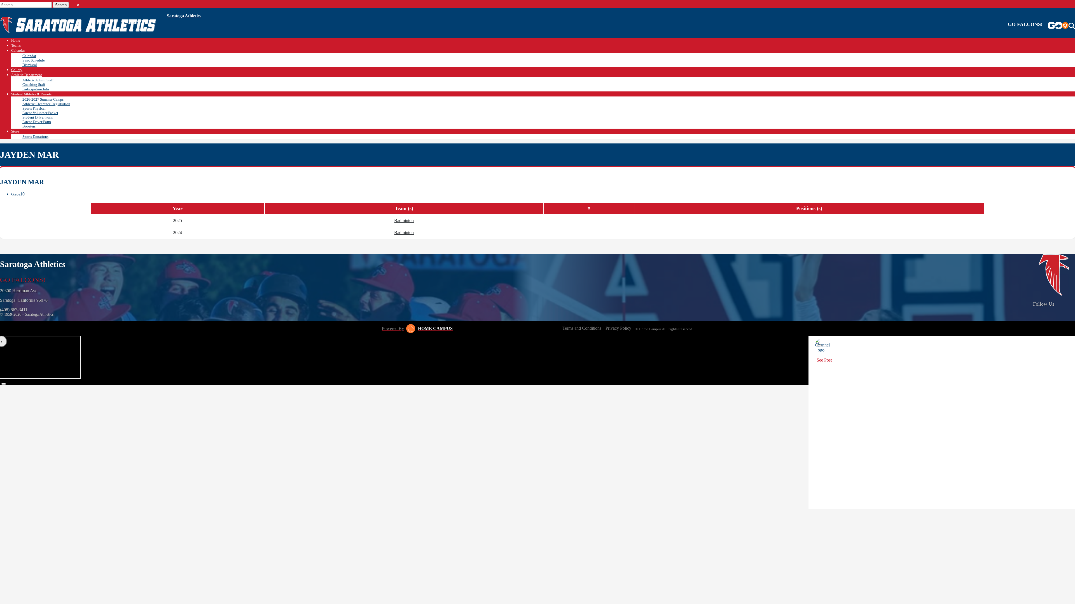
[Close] (819, 345)
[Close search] (78, 3)
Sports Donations (35, 137)
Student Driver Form (37, 117)
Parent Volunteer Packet (40, 113)
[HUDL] (1065, 26)
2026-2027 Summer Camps (43, 99)
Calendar (18, 50)
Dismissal (29, 65)
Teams (16, 45)
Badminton (404, 220)
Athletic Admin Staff (37, 80)
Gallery (16, 70)
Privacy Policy (618, 328)
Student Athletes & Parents (31, 94)
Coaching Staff (33, 84)
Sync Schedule (33, 60)
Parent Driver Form (36, 122)
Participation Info (35, 89)
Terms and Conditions (581, 328)
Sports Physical (34, 108)
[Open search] (1072, 26)
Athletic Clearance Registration (46, 104)
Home (15, 40)
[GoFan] (1055, 26)
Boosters (29, 126)
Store (15, 131)
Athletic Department (26, 75)
